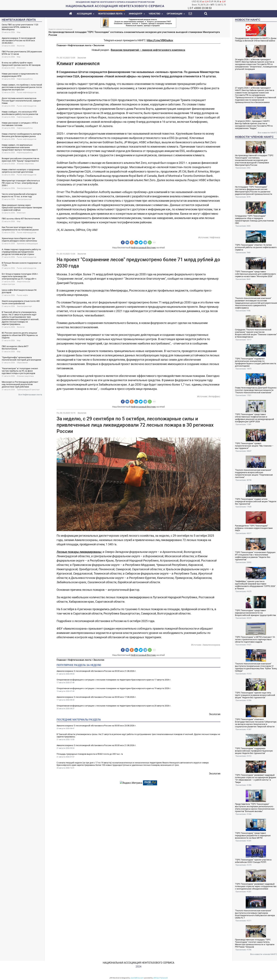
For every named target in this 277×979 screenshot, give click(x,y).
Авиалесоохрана (211, 645)
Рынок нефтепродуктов (26, 92)
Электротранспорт (24, 188)
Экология (21, 46)
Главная (61, 45)
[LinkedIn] (136, 242)
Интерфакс (214, 396)
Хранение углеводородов (27, 244)
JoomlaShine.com (136, 978)
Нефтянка (215, 237)
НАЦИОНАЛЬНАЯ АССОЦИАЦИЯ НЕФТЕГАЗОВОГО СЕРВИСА (138, 962)
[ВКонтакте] (127, 242)
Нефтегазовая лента (79, 45)
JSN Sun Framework (160, 978)
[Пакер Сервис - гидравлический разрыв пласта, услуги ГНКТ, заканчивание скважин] (138, 22)
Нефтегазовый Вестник (143, 247)
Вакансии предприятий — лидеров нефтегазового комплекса (148, 50)
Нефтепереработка (25, 79)
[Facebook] (123, 242)
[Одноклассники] (132, 242)
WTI (212, 5)
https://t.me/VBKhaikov (160, 40)
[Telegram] (145, 242)
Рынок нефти (22, 295)
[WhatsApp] (150, 242)
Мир (18, 32)
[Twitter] (141, 242)
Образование (22, 363)
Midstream (21, 68)
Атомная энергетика (25, 164)
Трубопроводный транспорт (28, 390)
